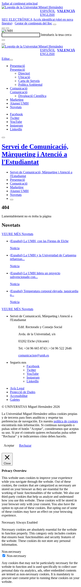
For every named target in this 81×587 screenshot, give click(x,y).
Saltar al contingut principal (20, 3)
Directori (24, 73)
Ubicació (24, 77)
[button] (17, 69)
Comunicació (18, 88)
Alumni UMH (19, 103)
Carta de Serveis (29, 81)
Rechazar (25, 445)
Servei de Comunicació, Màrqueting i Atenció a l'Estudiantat (35, 154)
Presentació (17, 66)
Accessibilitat (18, 396)
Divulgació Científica (32, 96)
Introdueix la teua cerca (56, 35)
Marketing (16, 99)
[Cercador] (54, 24)
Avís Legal (17, 388)
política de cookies (66, 421)
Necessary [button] (9, 522)
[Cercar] (3, 40)
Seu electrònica (17, 19)
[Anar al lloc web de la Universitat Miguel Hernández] (32, 7)
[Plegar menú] (11, 59)
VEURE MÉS (17, 234)
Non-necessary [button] (11, 551)
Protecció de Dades (22, 392)
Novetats (16, 107)
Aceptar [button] (9, 445)
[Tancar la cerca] (3, 43)
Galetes (15, 399)
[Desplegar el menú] (7, 28)
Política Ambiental (30, 84)
